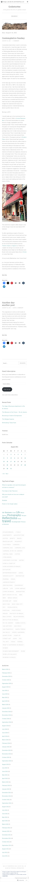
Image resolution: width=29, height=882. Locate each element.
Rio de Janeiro (8, 623)
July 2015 (4, 690)
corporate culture (10, 560)
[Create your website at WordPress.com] (14, 1)
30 (7, 468)
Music (22, 512)
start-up (17, 635)
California (7, 544)
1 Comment (16, 40)
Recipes (24, 515)
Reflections (9, 518)
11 (14, 458)
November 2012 (6, 796)
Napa (15, 601)
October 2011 (5, 842)
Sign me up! (7, 389)
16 (7, 461)
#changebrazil (8, 532)
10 (11, 458)
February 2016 (6, 673)
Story (19, 518)
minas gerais (12, 598)
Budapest (18, 541)
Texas (13, 641)
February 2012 (6, 827)
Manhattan (20, 591)
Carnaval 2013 (8, 547)
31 (11, 468)
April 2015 (5, 701)
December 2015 (6, 676)
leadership (19, 585)
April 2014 (5, 736)
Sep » (7, 473)
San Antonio (7, 626)
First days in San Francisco (9, 491)
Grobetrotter (14, 6)
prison (5, 613)
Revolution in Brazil (10, 620)
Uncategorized (16, 522)
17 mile (18, 532)
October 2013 (5, 757)
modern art (7, 601)
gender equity (8, 576)
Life (18, 512)
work (23, 651)
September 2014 (6, 722)
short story (7, 635)
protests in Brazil (16, 613)
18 (14, 461)
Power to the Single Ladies (9, 504)
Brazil (19, 538)
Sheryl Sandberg (18, 632)
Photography (14, 515)
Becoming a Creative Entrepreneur (12, 415)
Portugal (6, 610)
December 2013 (6, 750)
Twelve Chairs (6, 245)
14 (25, 458)
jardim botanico (9, 582)
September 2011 (6, 845)
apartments (7, 535)
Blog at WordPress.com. (10, 866)
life (11, 588)
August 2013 (5, 764)
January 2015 (5, 708)
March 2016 (5, 669)
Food (14, 512)
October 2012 (5, 799)
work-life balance (10, 654)
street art (7, 638)
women (5, 648)
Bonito (12, 538)
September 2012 (6, 803)
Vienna (20, 641)
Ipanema (6, 579)
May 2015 (4, 697)
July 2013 (4, 768)
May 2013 (4, 775)
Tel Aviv (6, 641)
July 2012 (4, 810)
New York (6, 604)
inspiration (20, 576)
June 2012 (5, 813)
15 (3, 461)
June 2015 (5, 694)
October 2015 (5, 680)
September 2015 (6, 683)
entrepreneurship (10, 573)
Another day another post (8, 303)
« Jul (3, 473)
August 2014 (5, 725)
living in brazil (8, 591)
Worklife (4, 500)
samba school (20, 623)
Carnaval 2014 (20, 547)
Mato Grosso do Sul (10, 594)
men (4, 598)
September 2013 (6, 761)
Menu (15, 16)
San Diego (17, 626)
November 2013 (6, 754)
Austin (5, 538)
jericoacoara (8, 585)
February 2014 (6, 743)
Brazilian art (8, 541)
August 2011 (5, 849)
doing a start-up (9, 563)
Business (8, 512)
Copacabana (7, 557)
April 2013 (5, 778)
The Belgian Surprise (8, 419)
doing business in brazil (12, 566)
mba (20, 594)
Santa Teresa (20, 629)
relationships (19, 616)
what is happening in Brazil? (13, 645)
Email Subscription (8, 371)
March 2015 (5, 704)
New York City (17, 604)
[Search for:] (10, 363)
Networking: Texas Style (9, 422)
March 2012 (5, 824)
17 (11, 461)
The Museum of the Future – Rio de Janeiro (14, 412)
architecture (19, 535)
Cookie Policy (5, 875)
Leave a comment (18, 307)
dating (21, 560)
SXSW (15, 638)
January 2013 (5, 789)
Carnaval (16, 544)
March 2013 (5, 782)
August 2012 (5, 806)
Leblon (5, 588)
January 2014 (5, 747)
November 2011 (6, 838)
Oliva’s (25, 252)
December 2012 (6, 792)
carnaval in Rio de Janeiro (12, 551)
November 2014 (6, 715)
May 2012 (4, 817)
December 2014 (6, 711)
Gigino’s (14, 245)
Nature (4, 515)
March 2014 (5, 739)
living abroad (20, 588)
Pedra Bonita (12, 607)
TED (20, 638)
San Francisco (8, 629)
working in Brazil (9, 657)
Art (3, 512)
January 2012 (5, 831)
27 (21, 465)
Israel (13, 579)
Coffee (17, 554)
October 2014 (5, 718)
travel (6, 521)
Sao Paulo (6, 632)
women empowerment (11, 651)
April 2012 (5, 820)
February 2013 (6, 785)
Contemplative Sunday (13, 38)
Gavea (21, 573)
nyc (4, 607)
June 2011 (4, 856)
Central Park (8, 554)
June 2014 (5, 732)
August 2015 (5, 687)
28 (25, 465)
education (6, 569)
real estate (7, 616)
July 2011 (4, 852)
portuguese (16, 610)
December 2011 (6, 835)
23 (7, 465)
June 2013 (5, 771)
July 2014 (4, 729)
